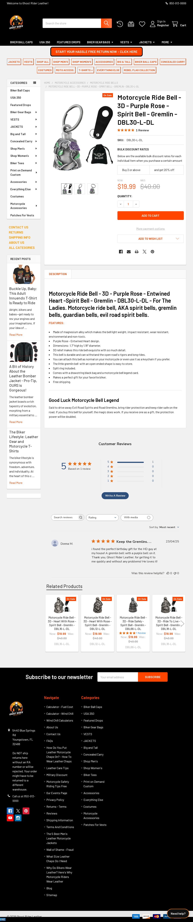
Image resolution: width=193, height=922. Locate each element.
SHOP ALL (43, 61)
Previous (48, 624)
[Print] (136, 251)
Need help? (178, 913)
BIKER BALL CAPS (146, 61)
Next (182, 624)
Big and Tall (18, 134)
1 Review (141, 633)
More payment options (150, 228)
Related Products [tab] (64, 586)
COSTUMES (45, 70)
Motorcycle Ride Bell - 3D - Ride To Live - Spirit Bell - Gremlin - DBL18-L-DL (168, 623)
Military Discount (56, 775)
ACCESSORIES (104, 61)
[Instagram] (18, 817)
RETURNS (16, 232)
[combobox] (77, 23)
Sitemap (51, 895)
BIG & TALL (124, 61)
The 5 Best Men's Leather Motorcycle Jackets (58, 838)
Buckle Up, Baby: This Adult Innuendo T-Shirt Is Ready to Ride (23, 295)
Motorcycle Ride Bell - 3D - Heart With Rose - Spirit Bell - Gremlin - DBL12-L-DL (97, 623)
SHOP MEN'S (60, 61)
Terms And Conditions (60, 827)
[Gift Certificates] (131, 24)
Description (58, 274)
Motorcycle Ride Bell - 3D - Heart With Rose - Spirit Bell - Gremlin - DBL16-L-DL (62, 623)
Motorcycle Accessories (18, 206)
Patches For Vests (22, 215)
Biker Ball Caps (21, 42)
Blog (49, 888)
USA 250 (44, 42)
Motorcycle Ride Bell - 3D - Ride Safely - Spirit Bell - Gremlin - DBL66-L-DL (133, 623)
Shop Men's (17, 148)
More (165, 42)
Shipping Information (59, 820)
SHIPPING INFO (19, 237)
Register (163, 25)
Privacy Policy (55, 799)
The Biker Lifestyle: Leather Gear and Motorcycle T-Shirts (23, 441)
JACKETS (145, 42)
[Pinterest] (152, 251)
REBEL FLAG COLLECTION (139, 70)
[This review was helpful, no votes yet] (168, 573)
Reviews (51, 813)
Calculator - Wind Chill (59, 713)
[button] (96, 51)
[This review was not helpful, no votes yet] (175, 573)
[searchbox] (64, 517)
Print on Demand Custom (21, 172)
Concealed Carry (21, 141)
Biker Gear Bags (98, 42)
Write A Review (115, 495)
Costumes (17, 196)
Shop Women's (19, 155)
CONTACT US (18, 227)
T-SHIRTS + (86, 70)
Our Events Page (56, 793)
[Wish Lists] (143, 24)
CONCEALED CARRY (173, 61)
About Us (52, 727)
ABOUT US (16, 242)
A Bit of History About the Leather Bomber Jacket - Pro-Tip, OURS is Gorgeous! (23, 378)
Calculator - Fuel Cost (59, 707)
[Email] (128, 251)
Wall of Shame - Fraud (60, 849)
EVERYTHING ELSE (108, 70)
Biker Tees (17, 163)
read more (15, 334)
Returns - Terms (56, 806)
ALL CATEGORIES (22, 247)
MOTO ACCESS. (65, 70)
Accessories (18, 181)
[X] (144, 251)
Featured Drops (68, 42)
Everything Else (20, 189)
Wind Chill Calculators (59, 720)
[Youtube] (10, 817)
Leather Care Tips (57, 768)
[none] (80, 137)
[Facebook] (120, 251)
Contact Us (53, 734)
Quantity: (124, 196)
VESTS (124, 42)
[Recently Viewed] (120, 24)
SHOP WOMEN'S (81, 61)
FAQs (49, 741)
